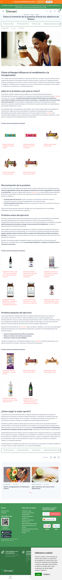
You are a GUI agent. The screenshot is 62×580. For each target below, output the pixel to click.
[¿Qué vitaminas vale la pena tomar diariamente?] (45, 474)
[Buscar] (46, 11)
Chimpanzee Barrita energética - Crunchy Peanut (9, 372)
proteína (49, 113)
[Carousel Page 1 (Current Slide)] (30, 492)
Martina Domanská (36, 484)
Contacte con (25, 518)
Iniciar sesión (55, 514)
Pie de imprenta (26, 531)
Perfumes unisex (36, 23)
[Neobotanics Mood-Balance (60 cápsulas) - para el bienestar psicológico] (31, 261)
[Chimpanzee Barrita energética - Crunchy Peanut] (10, 360)
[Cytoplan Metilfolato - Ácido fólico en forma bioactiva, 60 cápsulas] (31, 289)
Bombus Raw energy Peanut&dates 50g (50, 371)
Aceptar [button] (38, 574)
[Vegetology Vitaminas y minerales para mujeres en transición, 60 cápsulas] (51, 261)
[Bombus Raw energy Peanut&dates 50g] (51, 360)
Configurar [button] (46, 574)
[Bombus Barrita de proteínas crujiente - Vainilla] (10, 134)
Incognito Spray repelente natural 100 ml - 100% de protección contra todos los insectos (30, 401)
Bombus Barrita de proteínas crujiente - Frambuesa (29, 146)
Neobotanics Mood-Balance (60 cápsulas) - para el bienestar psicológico (30, 274)
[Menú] (3, 11)
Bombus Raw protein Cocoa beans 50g (9, 173)
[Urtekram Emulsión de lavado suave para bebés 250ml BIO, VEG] (10, 388)
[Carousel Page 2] (32, 492)
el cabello (57, 96)
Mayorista (3, 513)
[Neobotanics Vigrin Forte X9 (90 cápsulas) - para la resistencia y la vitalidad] (51, 289)
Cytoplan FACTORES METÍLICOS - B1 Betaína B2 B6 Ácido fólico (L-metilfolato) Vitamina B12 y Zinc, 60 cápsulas (10, 302)
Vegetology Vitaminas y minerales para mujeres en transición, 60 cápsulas (51, 274)
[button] (6, 532)
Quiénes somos (5, 511)
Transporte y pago (26, 511)
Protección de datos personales (30, 529)
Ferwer (27, 14)
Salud (37, 14)
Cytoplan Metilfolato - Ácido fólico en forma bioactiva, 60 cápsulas (30, 301)
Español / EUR (50, 519)
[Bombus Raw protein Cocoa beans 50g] (10, 162)
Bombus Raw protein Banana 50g (50, 145)
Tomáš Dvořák (5, 28)
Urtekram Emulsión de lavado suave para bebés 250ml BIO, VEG (10, 400)
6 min (14, 28)
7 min (16, 484)
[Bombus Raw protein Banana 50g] (51, 134)
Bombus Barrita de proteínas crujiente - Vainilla (9, 146)
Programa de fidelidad (27, 516)
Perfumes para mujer (8, 23)
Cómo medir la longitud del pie (29, 523)
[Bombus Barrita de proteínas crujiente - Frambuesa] (31, 134)
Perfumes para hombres (23, 23)
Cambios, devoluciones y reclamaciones (28, 513)
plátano (38, 341)
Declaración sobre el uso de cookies (29, 526)
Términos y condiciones (28, 520)
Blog (32, 14)
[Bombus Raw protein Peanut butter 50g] (31, 162)
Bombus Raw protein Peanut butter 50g (29, 173)
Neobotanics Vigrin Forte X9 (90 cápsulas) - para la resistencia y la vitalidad (51, 301)
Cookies (24, 532)
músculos (23, 327)
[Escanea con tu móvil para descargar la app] (5, 522)
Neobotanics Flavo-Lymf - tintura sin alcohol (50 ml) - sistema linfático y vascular (10, 274)
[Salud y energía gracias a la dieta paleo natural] (17, 474)
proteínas (34, 192)
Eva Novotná (7, 484)
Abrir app (49, 1)
